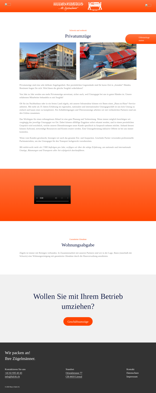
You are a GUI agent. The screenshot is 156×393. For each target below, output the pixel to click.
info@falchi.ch (16, 6)
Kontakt (130, 369)
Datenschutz (133, 373)
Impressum (132, 376)
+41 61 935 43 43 (13, 373)
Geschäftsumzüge (78, 321)
